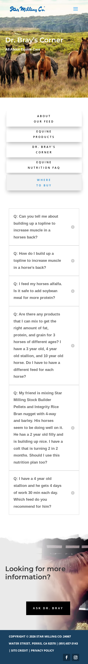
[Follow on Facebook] (66, 657)
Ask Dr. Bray (48, 608)
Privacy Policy (42, 650)
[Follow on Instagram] (75, 657)
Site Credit (19, 650)
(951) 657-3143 (68, 643)
